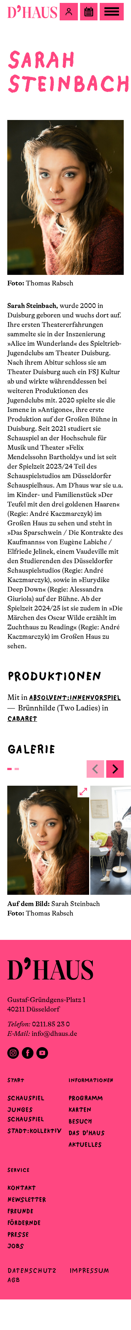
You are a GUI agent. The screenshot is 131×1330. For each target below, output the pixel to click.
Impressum (89, 1270)
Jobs (15, 1246)
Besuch (80, 1121)
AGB (13, 1280)
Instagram (13, 1053)
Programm (85, 1098)
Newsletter (26, 1199)
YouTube (42, 1053)
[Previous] (95, 769)
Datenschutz (31, 1270)
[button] (69, 11)
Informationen (90, 1080)
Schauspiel (25, 1098)
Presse (18, 1234)
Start (15, 1080)
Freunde (20, 1211)
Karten (79, 1109)
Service (18, 1170)
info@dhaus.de (54, 1034)
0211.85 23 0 (51, 1024)
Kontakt (21, 1187)
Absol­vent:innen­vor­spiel (75, 697)
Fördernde (24, 1222)
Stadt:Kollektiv (34, 1130)
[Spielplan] (89, 11)
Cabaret (22, 719)
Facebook (27, 1053)
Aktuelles (85, 1144)
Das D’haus (86, 1133)
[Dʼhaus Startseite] (32, 11)
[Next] (115, 769)
